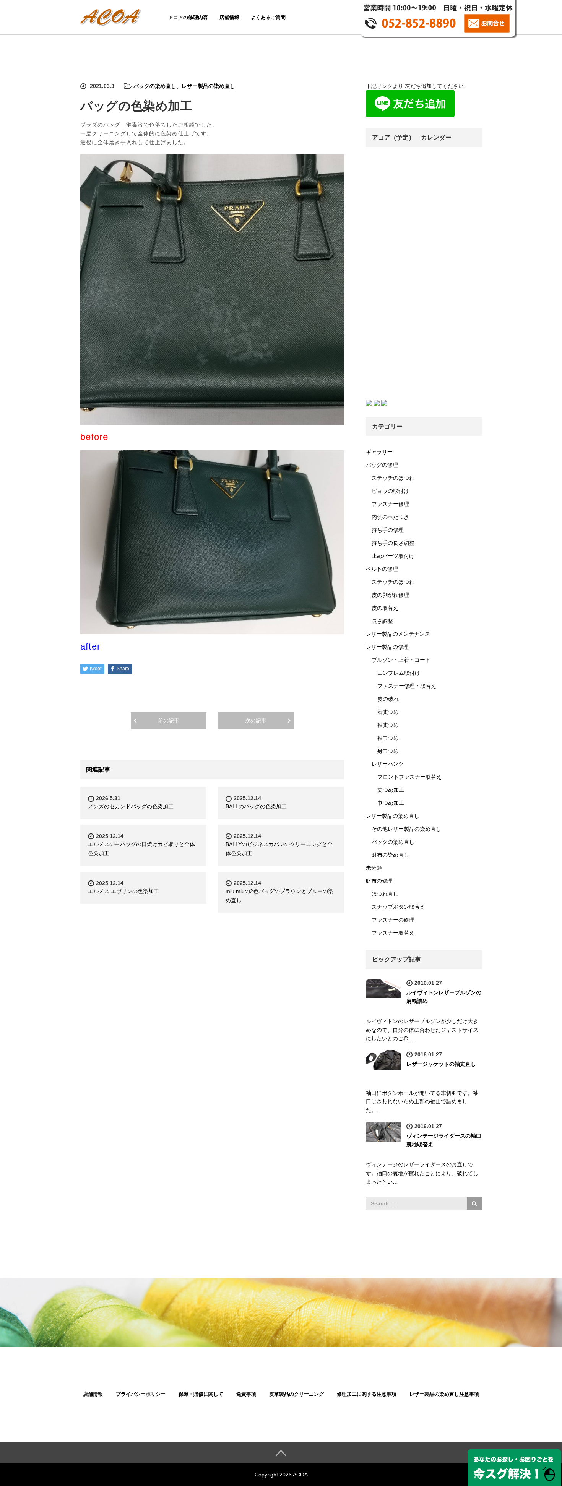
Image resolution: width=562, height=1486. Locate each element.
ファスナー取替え (393, 933)
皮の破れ (388, 699)
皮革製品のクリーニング (296, 1394)
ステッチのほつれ (393, 478)
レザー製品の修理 (387, 647)
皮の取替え (385, 608)
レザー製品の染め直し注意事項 (444, 1394)
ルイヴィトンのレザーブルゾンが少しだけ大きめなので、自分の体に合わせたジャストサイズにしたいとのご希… (422, 1029)
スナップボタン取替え (398, 907)
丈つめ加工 (390, 790)
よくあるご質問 (268, 17)
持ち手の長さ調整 (393, 543)
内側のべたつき (390, 517)
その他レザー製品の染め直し (406, 829)
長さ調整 (382, 621)
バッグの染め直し (154, 86)
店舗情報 (229, 17)
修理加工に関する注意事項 (366, 1394)
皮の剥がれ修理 (390, 595)
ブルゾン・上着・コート (401, 660)
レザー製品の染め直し (208, 86)
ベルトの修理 (382, 569)
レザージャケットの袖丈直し (441, 1064)
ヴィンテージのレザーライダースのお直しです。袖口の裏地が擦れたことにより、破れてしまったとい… (422, 1173)
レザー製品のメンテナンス (398, 634)
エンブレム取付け (398, 673)
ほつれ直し (385, 894)
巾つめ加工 (390, 803)
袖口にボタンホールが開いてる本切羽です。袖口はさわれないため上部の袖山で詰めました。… (422, 1101)
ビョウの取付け (390, 491)
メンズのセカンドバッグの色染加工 (131, 806)
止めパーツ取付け (393, 556)
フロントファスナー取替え (409, 777)
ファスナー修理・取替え (406, 686)
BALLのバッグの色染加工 (256, 806)
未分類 (374, 868)
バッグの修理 (382, 465)
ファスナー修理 (390, 504)
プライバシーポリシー (141, 1394)
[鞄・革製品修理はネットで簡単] (111, 16)
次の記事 (255, 721)
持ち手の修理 (388, 530)
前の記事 (168, 721)
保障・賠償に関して (201, 1394)
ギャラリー (379, 452)
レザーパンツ (388, 764)
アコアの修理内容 (188, 17)
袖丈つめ (388, 725)
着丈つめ (388, 712)
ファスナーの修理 (393, 920)
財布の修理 (379, 881)
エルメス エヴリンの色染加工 (123, 891)
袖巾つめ (388, 738)
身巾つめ (388, 751)
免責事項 (246, 1394)
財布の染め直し (390, 855)
